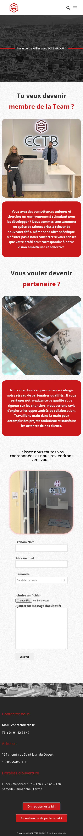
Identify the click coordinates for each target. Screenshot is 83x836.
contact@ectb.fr (23, 725)
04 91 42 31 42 (19, 733)
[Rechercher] (66, 7)
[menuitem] (66, 7)
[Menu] (75, 7)
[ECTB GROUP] (34, 7)
